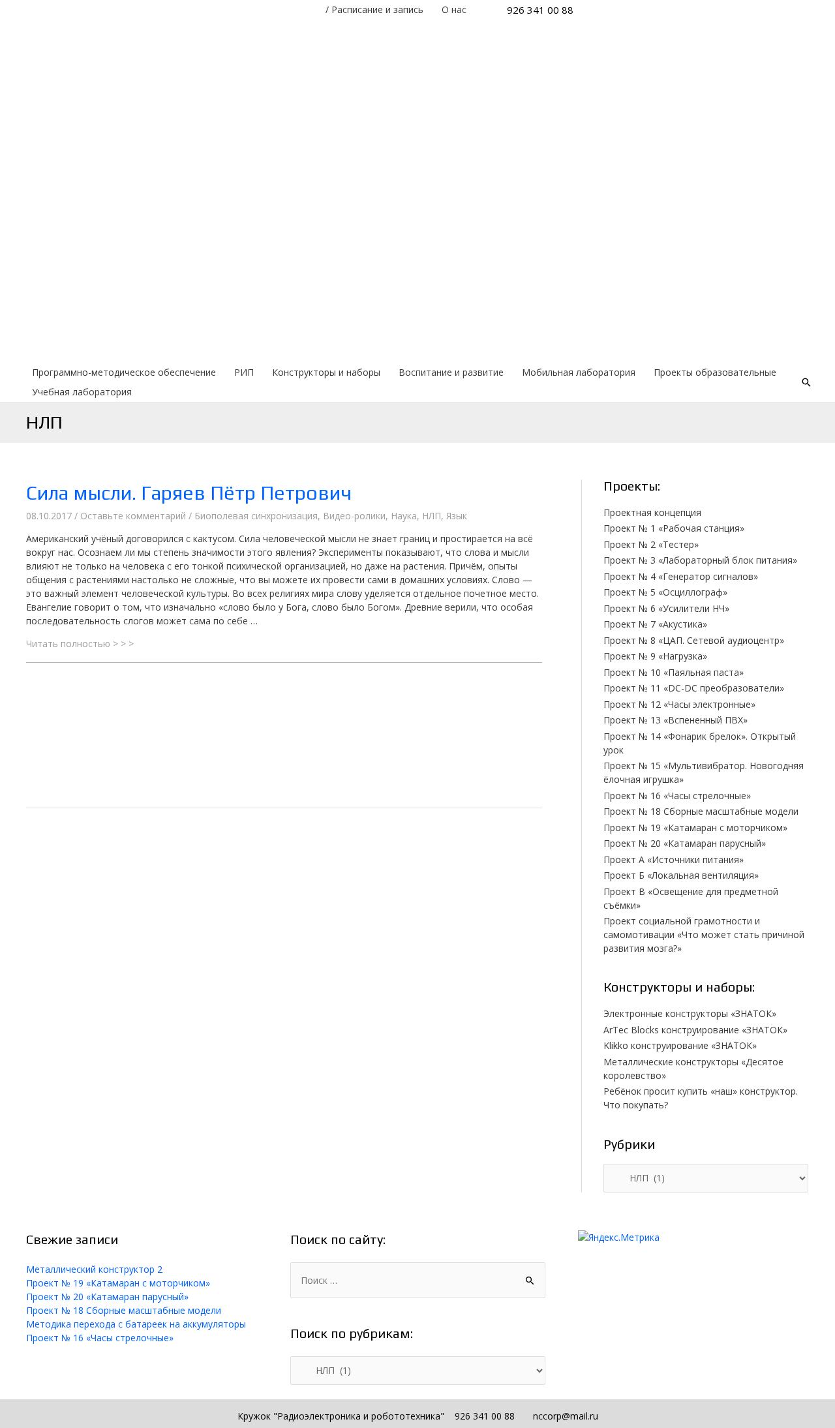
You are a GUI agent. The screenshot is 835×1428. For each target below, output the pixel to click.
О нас (454, 9)
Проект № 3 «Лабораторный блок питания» (700, 560)
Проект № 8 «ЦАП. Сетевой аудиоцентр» (693, 640)
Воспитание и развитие (451, 372)
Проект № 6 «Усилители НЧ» (666, 608)
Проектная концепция (652, 512)
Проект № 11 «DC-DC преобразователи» (693, 688)
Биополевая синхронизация (256, 515)
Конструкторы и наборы (326, 372)
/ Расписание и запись (374, 9)
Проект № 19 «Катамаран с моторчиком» (695, 827)
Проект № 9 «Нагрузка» (655, 656)
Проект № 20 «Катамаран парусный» (684, 843)
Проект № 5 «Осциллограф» (665, 592)
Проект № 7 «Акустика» (655, 624)
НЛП (431, 515)
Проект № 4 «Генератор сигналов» (680, 576)
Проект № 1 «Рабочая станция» (673, 528)
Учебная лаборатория (82, 392)
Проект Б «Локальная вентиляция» (681, 875)
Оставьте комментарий (133, 515)
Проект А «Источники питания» (673, 859)
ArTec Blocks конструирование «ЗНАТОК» (695, 1030)
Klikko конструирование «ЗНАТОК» (680, 1045)
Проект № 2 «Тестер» (651, 544)
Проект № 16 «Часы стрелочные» (677, 795)
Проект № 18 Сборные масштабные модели (700, 811)
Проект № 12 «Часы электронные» (679, 704)
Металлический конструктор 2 (94, 1269)
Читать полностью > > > (80, 643)
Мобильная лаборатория (578, 372)
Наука (404, 515)
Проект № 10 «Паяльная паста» (673, 672)
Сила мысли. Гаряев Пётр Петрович (189, 492)
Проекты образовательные (715, 372)
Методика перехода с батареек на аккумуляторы (136, 1324)
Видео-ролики (354, 515)
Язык (456, 515)
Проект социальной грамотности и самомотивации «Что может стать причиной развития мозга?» (703, 934)
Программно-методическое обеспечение (124, 372)
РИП (244, 372)
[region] (417, 191)
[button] (284, 680)
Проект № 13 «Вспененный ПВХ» (675, 720)
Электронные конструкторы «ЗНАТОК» (689, 1013)
